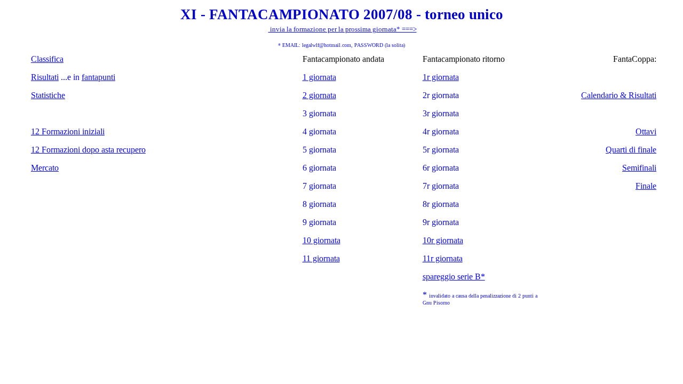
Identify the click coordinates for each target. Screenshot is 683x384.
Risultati (45, 77)
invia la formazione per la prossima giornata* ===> (342, 29)
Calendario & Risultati (618, 95)
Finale (646, 185)
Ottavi (646, 131)
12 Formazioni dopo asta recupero (88, 149)
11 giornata (321, 258)
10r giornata (443, 240)
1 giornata (319, 77)
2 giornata (319, 95)
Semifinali (639, 167)
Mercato (45, 167)
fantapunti (98, 77)
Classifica (47, 58)
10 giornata (321, 240)
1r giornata (441, 77)
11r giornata (443, 258)
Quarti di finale (631, 149)
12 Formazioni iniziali (68, 131)
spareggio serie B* (454, 276)
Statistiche (48, 95)
